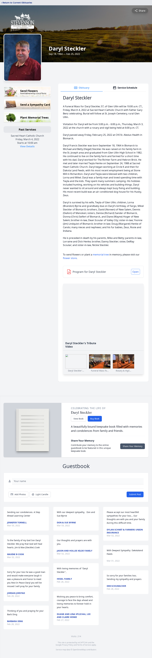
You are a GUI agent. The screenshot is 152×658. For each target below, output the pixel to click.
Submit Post (135, 494)
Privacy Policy (67, 645)
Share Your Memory (132, 446)
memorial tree (101, 254)
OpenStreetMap (79, 649)
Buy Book (94, 418)
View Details (27, 146)
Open (135, 271)
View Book (78, 418)
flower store (70, 258)
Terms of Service (84, 645)
